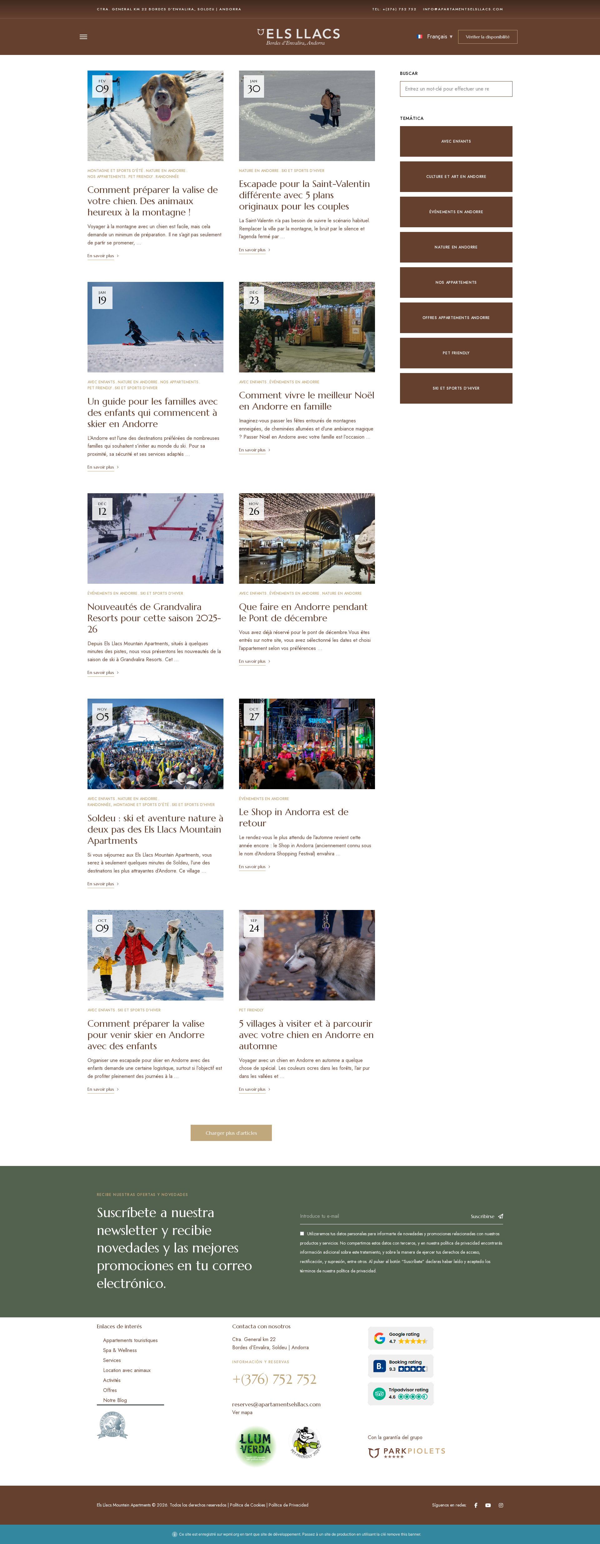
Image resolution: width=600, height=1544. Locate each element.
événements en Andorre (294, 382)
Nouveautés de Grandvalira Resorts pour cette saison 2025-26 (154, 618)
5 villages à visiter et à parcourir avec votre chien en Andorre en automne (306, 1035)
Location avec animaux (127, 1370)
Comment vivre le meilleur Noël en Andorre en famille (306, 400)
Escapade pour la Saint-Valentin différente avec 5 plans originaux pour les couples (304, 195)
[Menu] (83, 37)
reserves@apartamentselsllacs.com (276, 1404)
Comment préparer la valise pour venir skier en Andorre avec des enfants (146, 1035)
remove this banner (403, 1534)
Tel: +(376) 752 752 (394, 9)
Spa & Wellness (120, 1350)
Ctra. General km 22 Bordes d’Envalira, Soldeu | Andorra (169, 9)
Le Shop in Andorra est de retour (293, 817)
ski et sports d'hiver (303, 171)
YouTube (488, 1505)
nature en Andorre (166, 171)
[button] (488, 37)
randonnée (167, 176)
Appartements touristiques (130, 1340)
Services (112, 1360)
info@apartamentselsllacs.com (463, 9)
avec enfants (101, 382)
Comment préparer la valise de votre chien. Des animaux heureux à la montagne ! (153, 201)
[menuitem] (434, 36)
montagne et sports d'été (115, 171)
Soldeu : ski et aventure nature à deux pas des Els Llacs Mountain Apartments (155, 829)
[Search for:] (456, 88)
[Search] (503, 89)
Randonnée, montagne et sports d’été (128, 805)
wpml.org (231, 1534)
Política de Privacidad (288, 1505)
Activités (112, 1380)
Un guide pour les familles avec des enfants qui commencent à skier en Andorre (153, 413)
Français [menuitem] (437, 36)
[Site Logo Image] (298, 37)
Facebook (476, 1505)
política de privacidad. (357, 1271)
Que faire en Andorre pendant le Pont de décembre (303, 612)
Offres (110, 1390)
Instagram (501, 1505)
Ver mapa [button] (242, 1412)
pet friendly (140, 176)
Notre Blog (115, 1400)
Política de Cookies (247, 1505)
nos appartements (107, 176)
